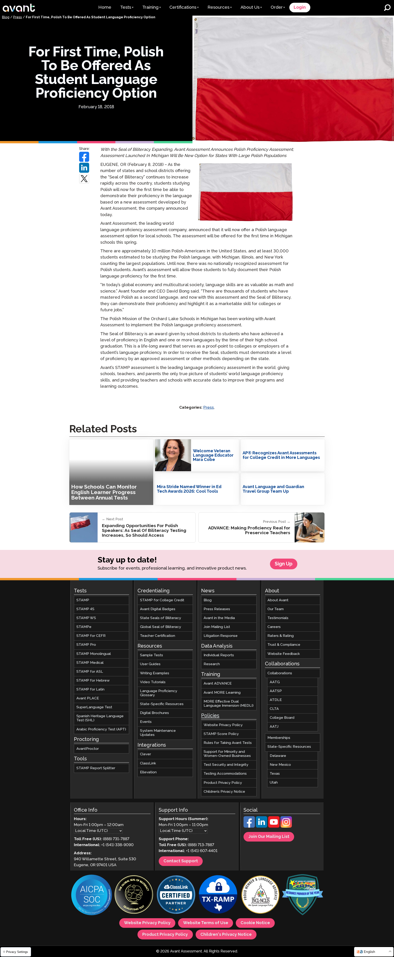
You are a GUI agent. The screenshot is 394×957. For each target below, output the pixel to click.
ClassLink (148, 763)
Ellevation (148, 772)
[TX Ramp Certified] (218, 895)
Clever (145, 754)
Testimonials (277, 618)
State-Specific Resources (162, 704)
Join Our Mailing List (269, 837)
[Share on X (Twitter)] (84, 179)
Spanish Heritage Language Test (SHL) (100, 718)
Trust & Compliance (283, 645)
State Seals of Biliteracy (160, 618)
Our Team (275, 609)
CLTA (274, 709)
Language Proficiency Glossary (158, 693)
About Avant (277, 600)
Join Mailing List (217, 627)
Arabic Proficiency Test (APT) (101, 729)
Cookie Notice (255, 923)
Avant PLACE (87, 698)
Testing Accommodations (225, 774)
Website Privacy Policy (223, 725)
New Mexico (280, 765)
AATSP (276, 691)
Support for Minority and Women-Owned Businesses (227, 754)
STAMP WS (86, 618)
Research (212, 664)
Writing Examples (154, 673)
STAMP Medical (90, 663)
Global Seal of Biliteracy (160, 627)
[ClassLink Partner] (176, 895)
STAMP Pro (86, 645)
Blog (5, 17)
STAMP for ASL (89, 672)
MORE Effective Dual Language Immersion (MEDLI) (229, 704)
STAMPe (83, 627)
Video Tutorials (153, 682)
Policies (210, 716)
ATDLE (276, 700)
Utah (274, 782)
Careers (274, 627)
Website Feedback (283, 654)
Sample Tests (151, 655)
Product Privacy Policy (223, 783)
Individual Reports (219, 655)
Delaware (278, 756)
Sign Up (284, 564)
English (369, 952)
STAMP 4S (85, 609)
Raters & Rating (280, 636)
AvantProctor (87, 749)
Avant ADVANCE (218, 684)
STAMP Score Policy (221, 734)
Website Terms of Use (205, 923)
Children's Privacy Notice (226, 934)
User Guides (150, 664)
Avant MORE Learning (222, 693)
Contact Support (180, 861)
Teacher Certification (157, 636)
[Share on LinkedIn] (84, 168)
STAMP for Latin (90, 689)
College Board (282, 718)
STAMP (82, 600)
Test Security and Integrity (226, 765)
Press (17, 17)
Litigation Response (221, 636)
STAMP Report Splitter (95, 768)
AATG (275, 682)
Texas (275, 774)
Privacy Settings (16, 952)
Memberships (278, 738)
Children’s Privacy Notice (224, 792)
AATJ (274, 727)
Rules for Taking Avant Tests (228, 743)
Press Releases (217, 609)
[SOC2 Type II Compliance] (91, 896)
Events (146, 722)
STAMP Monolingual (93, 654)
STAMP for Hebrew (93, 680)
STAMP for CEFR (91, 636)
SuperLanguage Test (94, 707)
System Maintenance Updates (158, 733)
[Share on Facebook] (84, 157)
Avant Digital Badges (157, 609)
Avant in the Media (219, 618)
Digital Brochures (154, 713)
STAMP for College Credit (162, 600)
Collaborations (279, 673)
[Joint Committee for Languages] (260, 895)
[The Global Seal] (133, 895)
